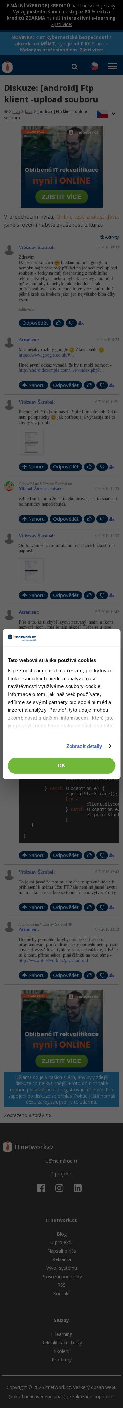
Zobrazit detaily (84, 746)
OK (61, 765)
